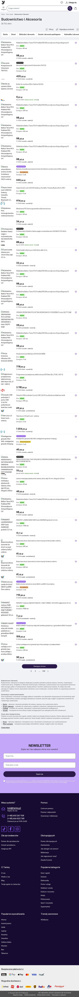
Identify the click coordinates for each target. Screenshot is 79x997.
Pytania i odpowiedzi (48, 812)
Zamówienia (45, 845)
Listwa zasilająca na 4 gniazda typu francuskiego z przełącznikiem (38, 644)
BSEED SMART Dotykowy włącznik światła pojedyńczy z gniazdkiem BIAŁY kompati (44, 625)
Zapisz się (39, 774)
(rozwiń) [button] (65, 782)
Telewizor (4, 953)
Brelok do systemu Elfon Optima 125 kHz (29, 84)
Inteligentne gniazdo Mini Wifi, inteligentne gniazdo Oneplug (36, 438)
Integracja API (6, 849)
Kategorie (3, 9)
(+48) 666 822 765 (15, 818)
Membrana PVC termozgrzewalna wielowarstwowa (33, 208)
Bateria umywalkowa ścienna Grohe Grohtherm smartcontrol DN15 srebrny (41, 169)
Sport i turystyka (47, 903)
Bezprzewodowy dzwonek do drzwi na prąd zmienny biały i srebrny (38, 541)
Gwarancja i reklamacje (49, 816)
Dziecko (43, 877)
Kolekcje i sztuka (47, 888)
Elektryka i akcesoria (26, 34)
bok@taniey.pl (14, 808)
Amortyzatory (6, 923)
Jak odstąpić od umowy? (49, 849)
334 (43, 671)
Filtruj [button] (51, 29)
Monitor (4, 946)
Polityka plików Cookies (43, 995)
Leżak (3, 927)
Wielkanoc (44, 920)
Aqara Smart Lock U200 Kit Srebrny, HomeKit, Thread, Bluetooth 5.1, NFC (40, 188)
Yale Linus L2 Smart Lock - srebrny (27, 416)
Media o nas (5, 877)
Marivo (3, 920)
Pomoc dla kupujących (49, 841)
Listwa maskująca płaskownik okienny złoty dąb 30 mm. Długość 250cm (40, 478)
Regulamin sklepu (18, 995)
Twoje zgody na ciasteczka (10, 884)
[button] (5, 728)
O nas (3, 873)
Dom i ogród (9, 14)
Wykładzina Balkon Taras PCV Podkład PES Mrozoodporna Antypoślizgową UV (42, 43)
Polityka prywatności (30, 995)
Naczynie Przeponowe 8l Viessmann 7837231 (31, 65)
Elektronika (45, 880)
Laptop (3, 931)
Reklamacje (45, 852)
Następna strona (39, 666)
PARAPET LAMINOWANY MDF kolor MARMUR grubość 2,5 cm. (37, 520)
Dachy (5, 34)
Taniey (3, 14)
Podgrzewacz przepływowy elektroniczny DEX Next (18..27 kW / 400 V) (39, 374)
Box (2, 949)
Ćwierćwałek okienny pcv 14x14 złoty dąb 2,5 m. (32, 250)
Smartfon (4, 938)
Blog (2, 880)
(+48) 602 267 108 (15, 815)
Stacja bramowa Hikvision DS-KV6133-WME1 (30, 354)
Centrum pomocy (47, 808)
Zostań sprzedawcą (8, 845)
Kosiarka (4, 935)
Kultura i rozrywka (47, 892)
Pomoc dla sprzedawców (10, 841)
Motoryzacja (45, 899)
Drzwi (13, 34)
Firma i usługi (45, 884)
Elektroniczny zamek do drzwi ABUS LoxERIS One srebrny (35, 584)
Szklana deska (6, 942)
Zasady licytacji (46, 860)
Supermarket (45, 907)
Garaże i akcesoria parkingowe (49, 34)
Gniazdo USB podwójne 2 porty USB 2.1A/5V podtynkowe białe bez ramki (40, 395)
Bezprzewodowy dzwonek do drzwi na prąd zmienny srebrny (36, 561)
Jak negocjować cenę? (49, 856)
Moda (43, 895)
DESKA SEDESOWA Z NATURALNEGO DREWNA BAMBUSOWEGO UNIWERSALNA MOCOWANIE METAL (43, 460)
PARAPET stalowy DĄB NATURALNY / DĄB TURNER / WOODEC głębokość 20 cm (43, 603)
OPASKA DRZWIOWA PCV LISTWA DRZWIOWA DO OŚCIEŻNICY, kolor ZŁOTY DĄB (43, 312)
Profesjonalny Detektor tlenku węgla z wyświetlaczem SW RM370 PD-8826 (41, 231)
